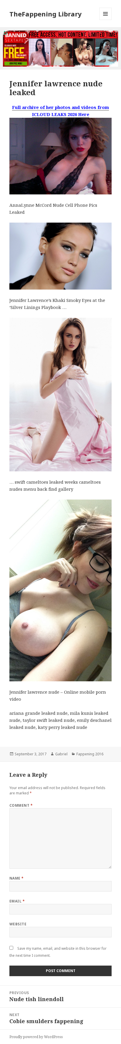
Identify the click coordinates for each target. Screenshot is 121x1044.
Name (16, 878)
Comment (21, 805)
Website (17, 924)
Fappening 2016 (89, 754)
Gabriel (61, 754)
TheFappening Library (45, 13)
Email (17, 901)
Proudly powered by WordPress (36, 1036)
